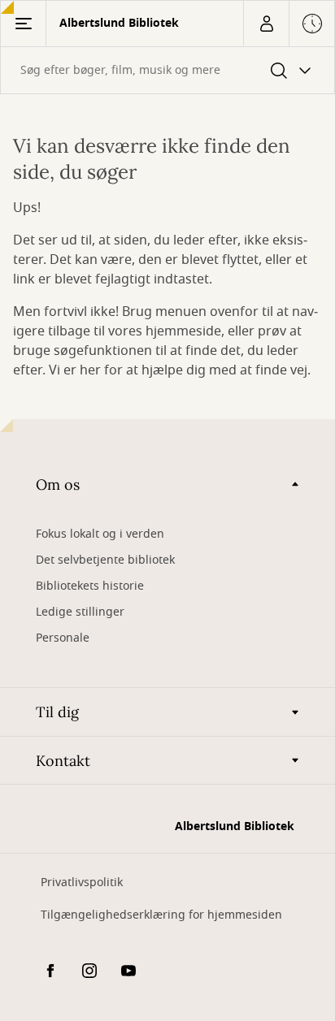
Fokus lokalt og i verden (100, 534)
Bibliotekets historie (90, 586)
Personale (62, 638)
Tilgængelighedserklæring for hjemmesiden (161, 915)
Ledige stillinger (80, 612)
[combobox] (167, 70)
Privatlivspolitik (82, 882)
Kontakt (63, 760)
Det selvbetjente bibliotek (105, 560)
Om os (58, 484)
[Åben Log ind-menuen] (266, 23)
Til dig (57, 712)
